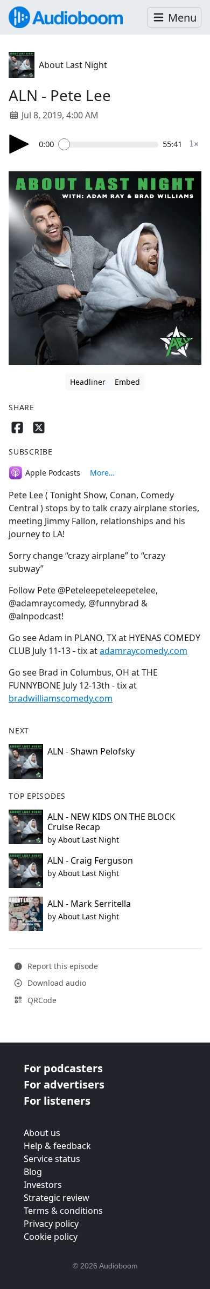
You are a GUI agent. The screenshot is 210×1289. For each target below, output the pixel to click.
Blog (33, 1172)
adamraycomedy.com (143, 651)
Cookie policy (51, 1237)
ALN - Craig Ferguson (90, 860)
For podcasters (63, 1068)
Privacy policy (51, 1224)
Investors (43, 1185)
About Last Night (73, 65)
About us (42, 1133)
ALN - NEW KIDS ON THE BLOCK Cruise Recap (111, 822)
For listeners (57, 1100)
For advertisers (64, 1084)
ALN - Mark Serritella (89, 904)
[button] (174, 17)
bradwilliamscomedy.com (61, 698)
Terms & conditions (63, 1211)
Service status (52, 1159)
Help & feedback (57, 1146)
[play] (19, 144)
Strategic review (56, 1198)
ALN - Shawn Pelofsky (91, 751)
